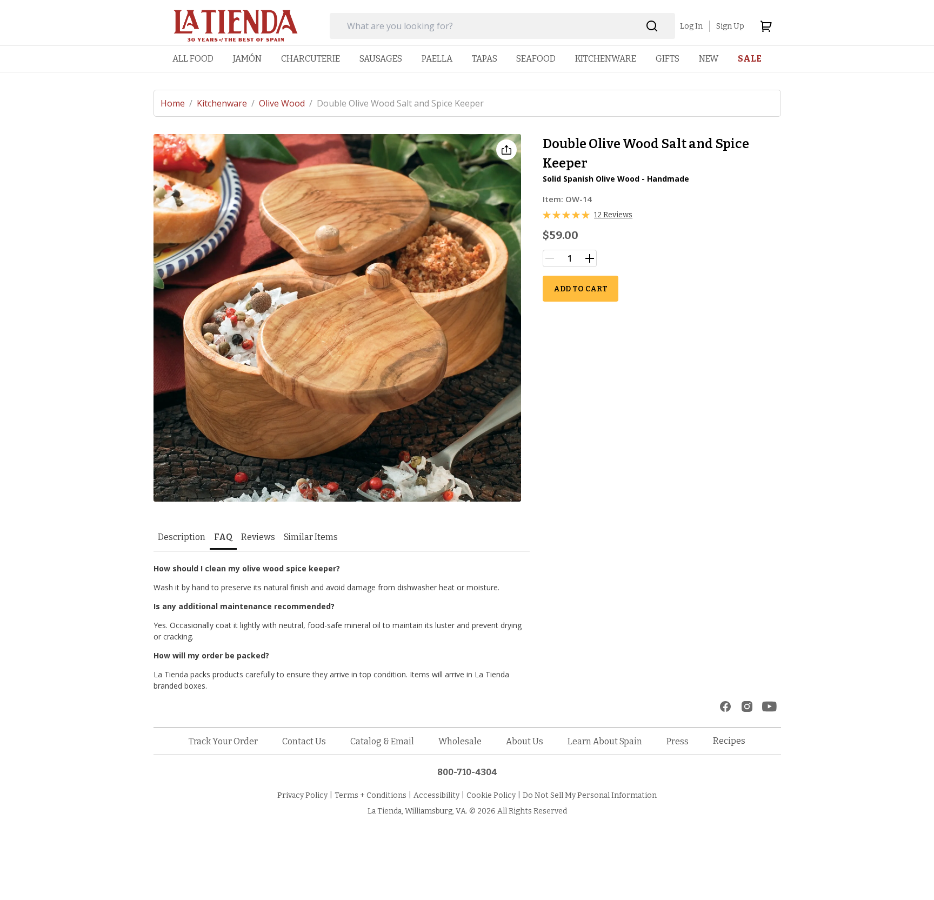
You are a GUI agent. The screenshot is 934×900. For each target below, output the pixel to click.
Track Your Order (223, 741)
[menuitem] (193, 59)
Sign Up (730, 26)
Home (176, 103)
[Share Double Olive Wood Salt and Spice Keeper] (506, 149)
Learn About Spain (605, 741)
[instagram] (746, 706)
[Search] (652, 26)
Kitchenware (226, 103)
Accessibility (436, 795)
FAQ (223, 537)
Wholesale (460, 741)
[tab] (182, 538)
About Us (524, 741)
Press (677, 741)
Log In (691, 26)
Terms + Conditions (370, 795)
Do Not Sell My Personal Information (590, 795)
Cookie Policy (491, 795)
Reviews (258, 537)
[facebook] (725, 706)
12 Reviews (613, 214)
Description (181, 537)
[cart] (766, 26)
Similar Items (311, 537)
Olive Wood (285, 103)
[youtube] (769, 706)
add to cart (580, 289)
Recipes (729, 741)
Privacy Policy (302, 795)
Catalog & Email (382, 741)
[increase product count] (589, 258)
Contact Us (304, 741)
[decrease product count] (549, 258)
